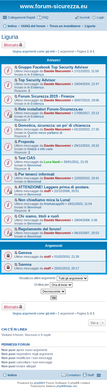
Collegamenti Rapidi (21, 17)
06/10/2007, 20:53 (86, 233)
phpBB (38, 382)
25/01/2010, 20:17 (66, 268)
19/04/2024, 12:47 (86, 84)
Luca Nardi (52, 162)
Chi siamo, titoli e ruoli (38, 216)
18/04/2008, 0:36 (85, 220)
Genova (25, 253)
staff (47, 191)
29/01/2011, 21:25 (76, 162)
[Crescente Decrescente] (53, 291)
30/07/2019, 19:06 (86, 100)
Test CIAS (26, 158)
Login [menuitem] (100, 17)
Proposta (26, 142)
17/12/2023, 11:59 (86, 71)
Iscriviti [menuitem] (85, 17)
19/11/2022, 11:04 (80, 203)
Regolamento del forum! (39, 229)
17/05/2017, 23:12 (86, 113)
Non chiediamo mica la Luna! (44, 200)
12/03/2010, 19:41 (86, 178)
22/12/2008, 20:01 (66, 191)
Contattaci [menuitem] (73, 375)
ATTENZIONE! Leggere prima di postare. (54, 187)
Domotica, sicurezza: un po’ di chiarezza (54, 125)
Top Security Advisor (36, 80)
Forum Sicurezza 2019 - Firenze (46, 96)
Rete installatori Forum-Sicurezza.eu (50, 109)
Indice (12, 375)
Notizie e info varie (40, 149)
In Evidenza (35, 74)
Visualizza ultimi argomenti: (38, 278)
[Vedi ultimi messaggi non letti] (15, 67)
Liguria (9, 37)
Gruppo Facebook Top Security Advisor (53, 67)
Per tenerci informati (36, 174)
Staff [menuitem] (91, 375)
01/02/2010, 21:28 (66, 256)
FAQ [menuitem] (45, 17)
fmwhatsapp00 (54, 203)
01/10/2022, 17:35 (86, 129)
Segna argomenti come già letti (34, 51)
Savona (24, 264)
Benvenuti (34, 165)
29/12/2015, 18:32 (86, 145)
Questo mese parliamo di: (45, 132)
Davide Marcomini (57, 71)
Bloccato (11, 44)
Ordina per (42, 284)
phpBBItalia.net (66, 386)
